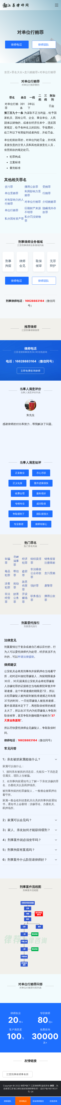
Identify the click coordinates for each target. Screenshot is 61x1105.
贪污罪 (9, 186)
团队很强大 (42, 513)
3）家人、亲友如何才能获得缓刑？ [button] (26, 830)
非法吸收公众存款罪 (35, 573)
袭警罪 (48, 585)
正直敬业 (20, 472)
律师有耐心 (41, 524)
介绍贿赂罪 (49, 201)
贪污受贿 (49, 573)
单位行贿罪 (11, 210)
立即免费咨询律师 (30, 370)
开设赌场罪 (24, 597)
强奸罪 (34, 585)
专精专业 (20, 503)
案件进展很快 (41, 483)
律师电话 (16, 44)
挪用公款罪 (31, 186)
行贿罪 (47, 193)
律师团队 (43, 44)
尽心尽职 (41, 472)
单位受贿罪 (11, 193)
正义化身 (17, 483)
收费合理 (20, 493)
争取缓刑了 (19, 513)
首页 (7, 72)
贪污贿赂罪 (31, 72)
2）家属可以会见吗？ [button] (17, 820)
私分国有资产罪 (14, 218)
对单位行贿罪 (33, 201)
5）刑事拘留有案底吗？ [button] (19, 849)
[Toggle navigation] (56, 5)
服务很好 (41, 493)
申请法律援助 (26, 656)
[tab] (30, 784)
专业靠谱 (18, 524)
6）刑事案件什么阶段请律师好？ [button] (25, 859)
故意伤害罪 (24, 585)
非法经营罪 (7, 597)
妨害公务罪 (16, 597)
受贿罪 (47, 186)
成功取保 (41, 503)
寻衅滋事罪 (16, 560)
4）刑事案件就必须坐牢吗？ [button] (22, 840)
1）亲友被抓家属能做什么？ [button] (22, 759)
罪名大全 (17, 72)
